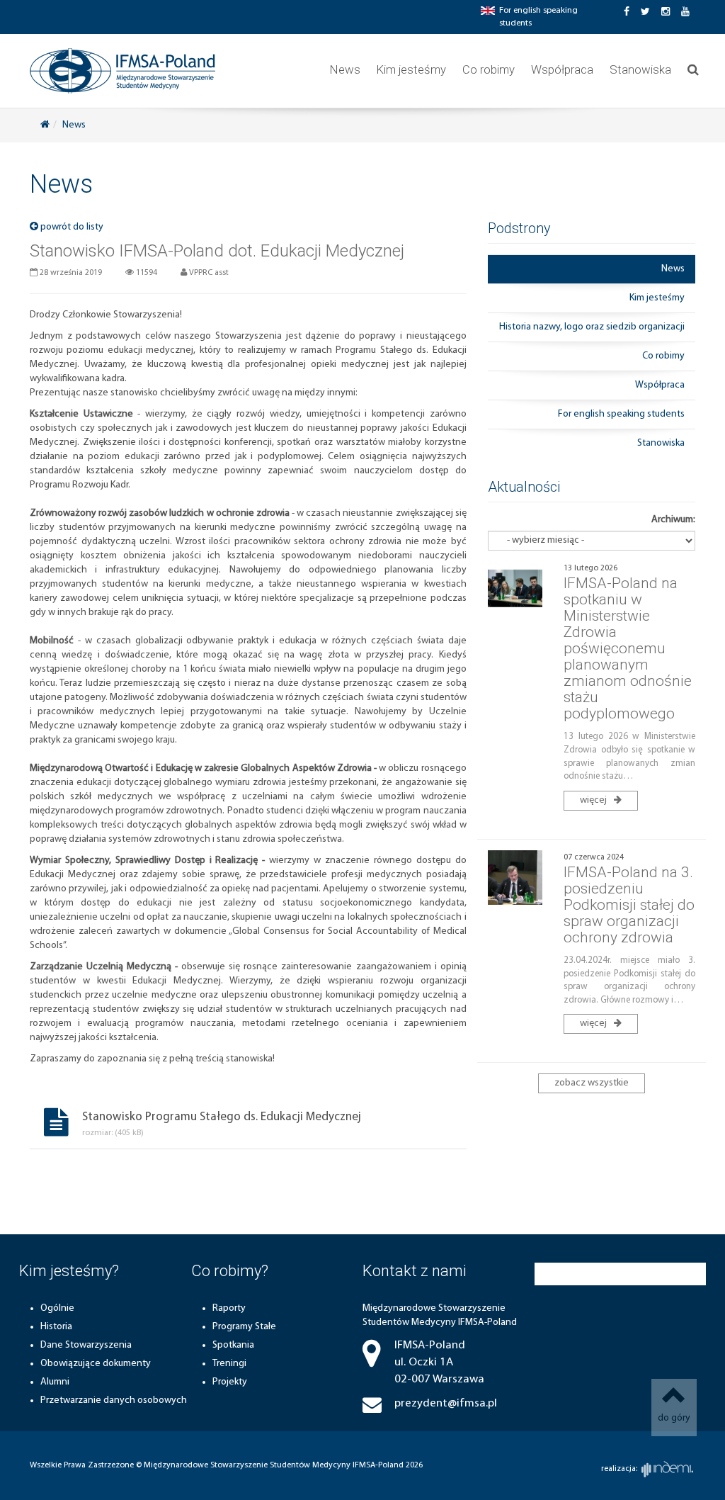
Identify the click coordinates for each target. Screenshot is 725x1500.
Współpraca (562, 69)
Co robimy (488, 69)
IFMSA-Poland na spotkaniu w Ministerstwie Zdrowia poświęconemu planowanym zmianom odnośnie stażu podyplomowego (628, 649)
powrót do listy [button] (70, 227)
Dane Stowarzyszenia (86, 1345)
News (345, 69)
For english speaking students (621, 414)
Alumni (54, 1382)
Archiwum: (673, 519)
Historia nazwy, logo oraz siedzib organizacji (592, 327)
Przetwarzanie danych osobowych (113, 1400)
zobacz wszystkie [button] (591, 1083)
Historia (56, 1326)
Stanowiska (640, 69)
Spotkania (233, 1345)
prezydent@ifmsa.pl (445, 1403)
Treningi (229, 1363)
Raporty (229, 1308)
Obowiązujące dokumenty (95, 1363)
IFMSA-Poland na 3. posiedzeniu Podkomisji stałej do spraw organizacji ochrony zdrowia (629, 905)
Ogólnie (57, 1308)
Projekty (229, 1382)
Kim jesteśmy (411, 69)
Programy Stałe (244, 1326)
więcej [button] (594, 800)
